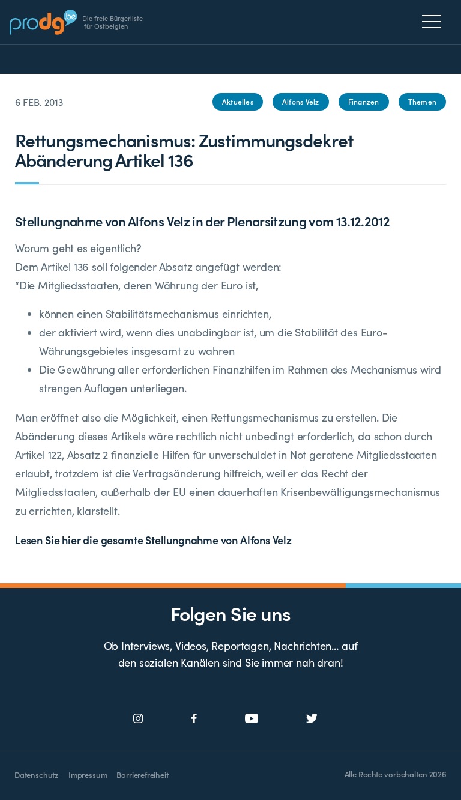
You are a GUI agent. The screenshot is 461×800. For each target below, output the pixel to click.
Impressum (87, 774)
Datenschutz (36, 774)
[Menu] (434, 21)
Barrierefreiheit (142, 774)
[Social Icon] (138, 718)
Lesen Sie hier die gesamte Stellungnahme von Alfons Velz (153, 539)
